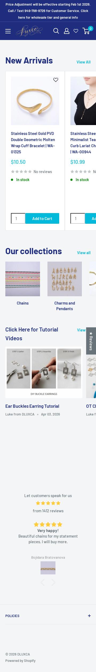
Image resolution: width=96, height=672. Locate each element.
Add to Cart (42, 218)
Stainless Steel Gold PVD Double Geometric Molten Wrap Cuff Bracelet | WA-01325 (33, 142)
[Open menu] (8, 31)
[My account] (66, 31)
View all (84, 252)
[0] (86, 31)
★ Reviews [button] (91, 341)
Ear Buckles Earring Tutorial (32, 406)
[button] (44, 582)
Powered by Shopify (20, 660)
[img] (48, 503)
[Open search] (56, 31)
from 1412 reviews (48, 510)
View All (84, 61)
